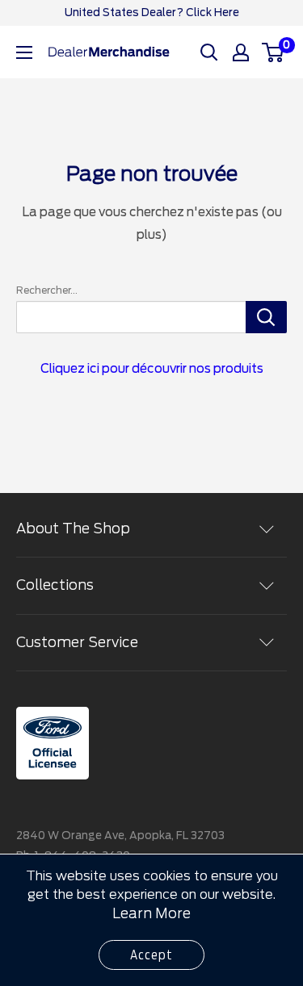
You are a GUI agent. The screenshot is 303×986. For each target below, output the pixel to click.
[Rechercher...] (266, 317)
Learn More (151, 913)
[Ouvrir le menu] (24, 52)
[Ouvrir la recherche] (209, 52)
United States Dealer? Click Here (152, 12)
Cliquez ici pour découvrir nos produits (151, 368)
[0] (273, 52)
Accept (151, 955)
